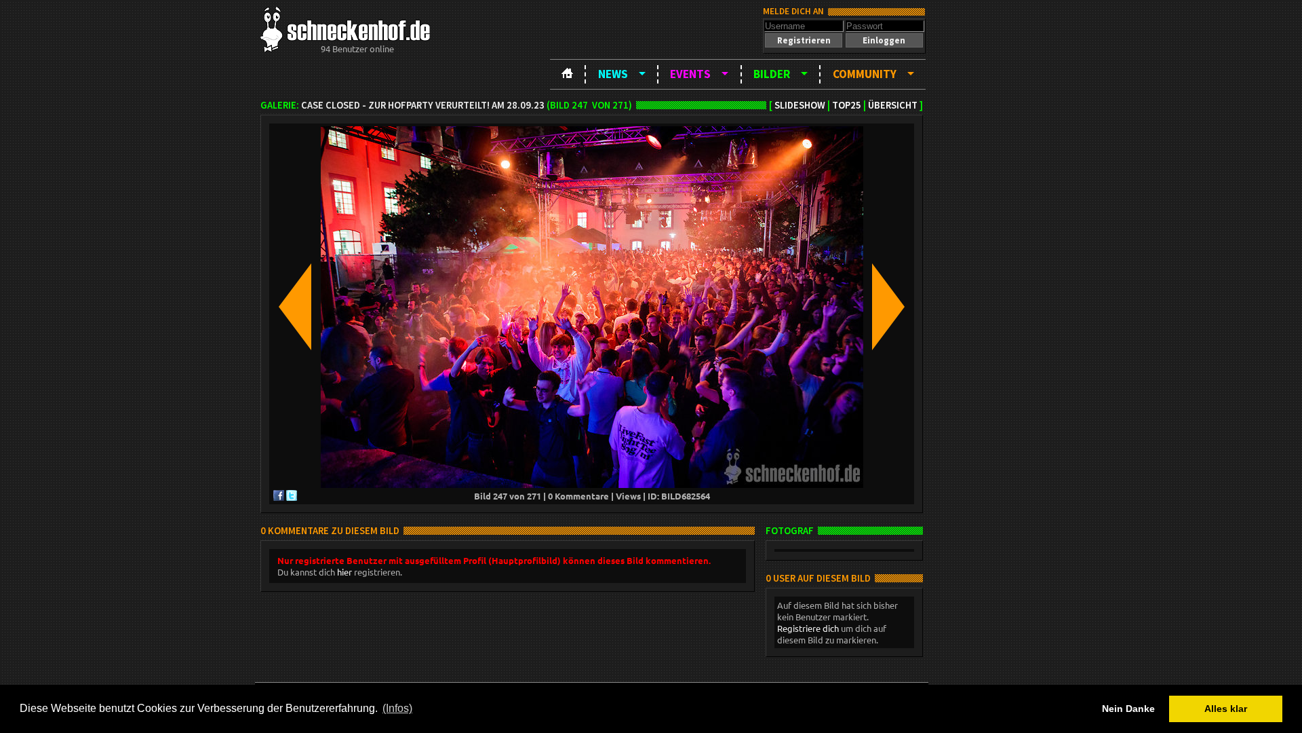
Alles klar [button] (1225, 708)
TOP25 (846, 105)
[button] (803, 40)
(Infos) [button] (397, 708)
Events (690, 74)
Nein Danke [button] (1128, 708)
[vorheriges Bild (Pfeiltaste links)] (295, 307)
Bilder (771, 74)
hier (344, 572)
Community (864, 74)
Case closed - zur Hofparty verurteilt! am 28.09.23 (423, 105)
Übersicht (893, 105)
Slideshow (799, 105)
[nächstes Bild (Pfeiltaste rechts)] (888, 307)
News (613, 74)
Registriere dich (808, 628)
